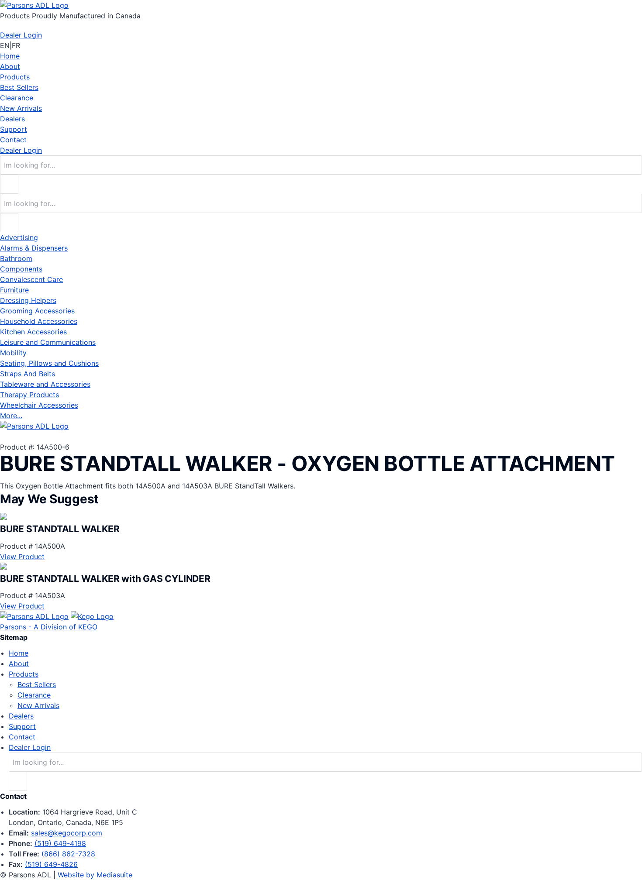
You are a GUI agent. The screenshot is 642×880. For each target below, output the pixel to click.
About (10, 66)
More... (11, 415)
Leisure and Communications (48, 342)
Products (15, 76)
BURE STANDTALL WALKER (60, 528)
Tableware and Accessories (45, 384)
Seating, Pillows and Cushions (49, 363)
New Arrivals (21, 108)
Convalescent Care (31, 279)
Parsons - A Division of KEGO (48, 626)
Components (21, 269)
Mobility (13, 352)
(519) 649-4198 (60, 843)
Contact (13, 139)
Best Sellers (19, 87)
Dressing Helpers (28, 300)
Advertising (19, 237)
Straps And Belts (27, 373)
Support (13, 129)
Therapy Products (29, 394)
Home (10, 56)
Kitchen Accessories (33, 331)
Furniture (14, 289)
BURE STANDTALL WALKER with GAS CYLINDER (105, 578)
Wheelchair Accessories (39, 405)
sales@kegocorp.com (66, 832)
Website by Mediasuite (95, 874)
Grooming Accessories (37, 310)
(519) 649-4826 (51, 864)
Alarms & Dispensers (34, 248)
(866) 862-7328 (68, 853)
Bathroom (16, 258)
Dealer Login (21, 35)
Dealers (12, 118)
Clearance (16, 97)
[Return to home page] (34, 5)
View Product (22, 556)
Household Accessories (38, 321)
